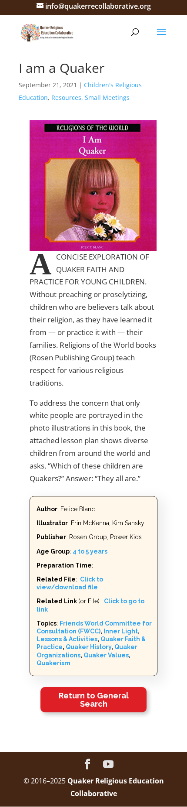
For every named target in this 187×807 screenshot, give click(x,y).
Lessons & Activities (67, 639)
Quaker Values (106, 655)
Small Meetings (107, 97)
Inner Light (121, 631)
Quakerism (53, 663)
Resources (66, 97)
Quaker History (88, 646)
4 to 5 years (90, 551)
